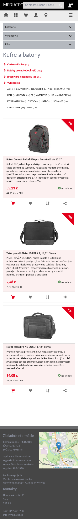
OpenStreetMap (67, 467)
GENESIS (44, 95)
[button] (58, 446)
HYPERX (64, 95)
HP (54, 95)
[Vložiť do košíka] (13, 203)
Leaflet (56, 467)
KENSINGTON (16, 101)
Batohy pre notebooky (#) (24, 70)
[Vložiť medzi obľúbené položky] (30, 203)
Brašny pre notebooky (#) (24, 77)
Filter (8, 44)
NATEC (46, 101)
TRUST (30, 107)
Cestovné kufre (17, 64)
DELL (11, 95)
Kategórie (10, 27)
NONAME (60, 101)
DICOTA (23, 95)
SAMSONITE (15, 107)
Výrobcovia (11, 35)
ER (34, 95)
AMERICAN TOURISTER (32, 89)
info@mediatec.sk (13, 515)
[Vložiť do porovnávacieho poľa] (47, 203)
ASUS (64, 89)
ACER (12, 89)
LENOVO (33, 101)
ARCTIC (53, 89)
